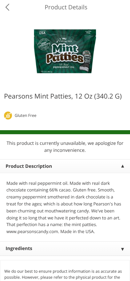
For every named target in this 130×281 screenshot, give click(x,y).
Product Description (29, 166)
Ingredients (19, 248)
